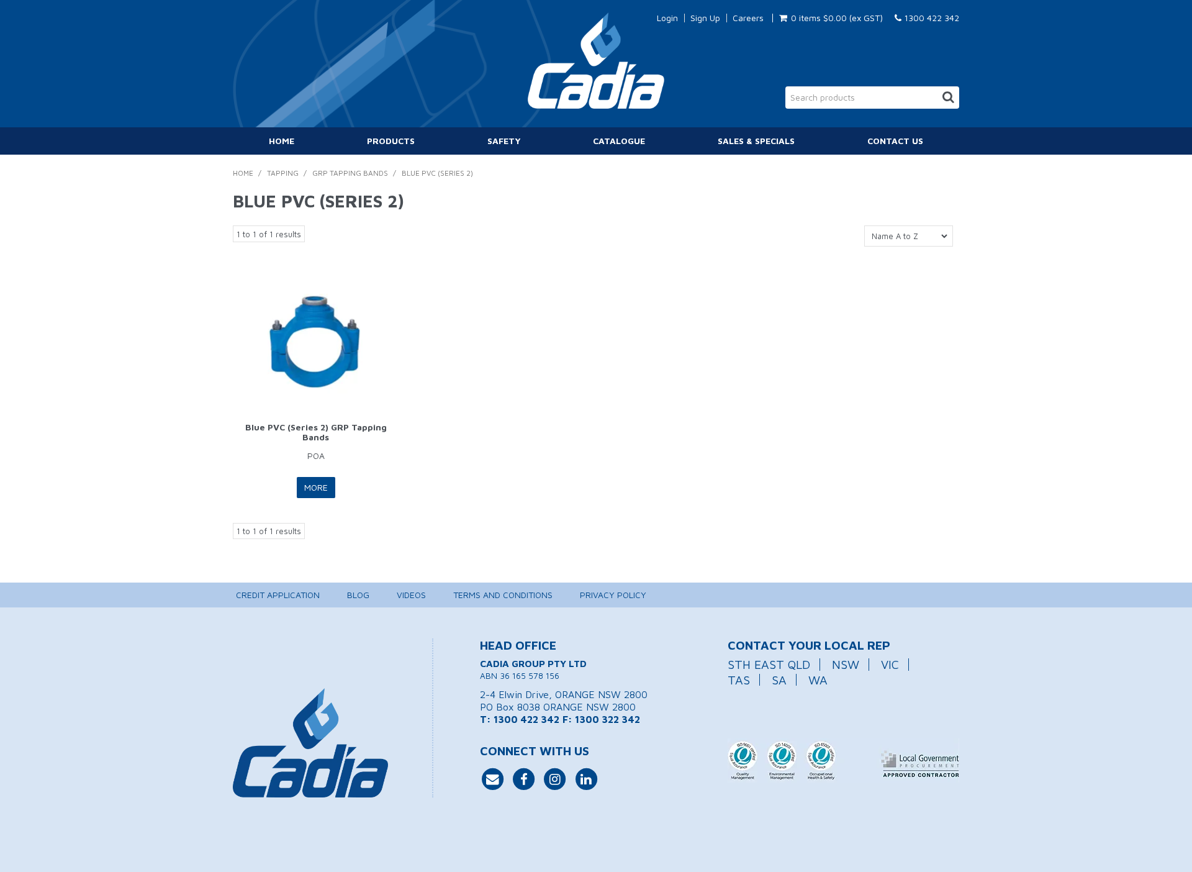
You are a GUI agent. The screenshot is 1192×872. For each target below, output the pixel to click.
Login (667, 18)
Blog (358, 594)
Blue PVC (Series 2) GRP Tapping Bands (316, 432)
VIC (890, 664)
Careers (748, 18)
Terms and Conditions (503, 594)
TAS (739, 680)
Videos (411, 594)
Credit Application (278, 594)
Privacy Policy (613, 594)
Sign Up (705, 18)
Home (281, 140)
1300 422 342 (930, 17)
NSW (845, 664)
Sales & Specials (756, 140)
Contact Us (895, 140)
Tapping (283, 173)
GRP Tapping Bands (350, 173)
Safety (504, 140)
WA (818, 680)
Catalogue (619, 140)
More (316, 487)
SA (779, 680)
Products (391, 140)
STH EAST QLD (769, 664)
